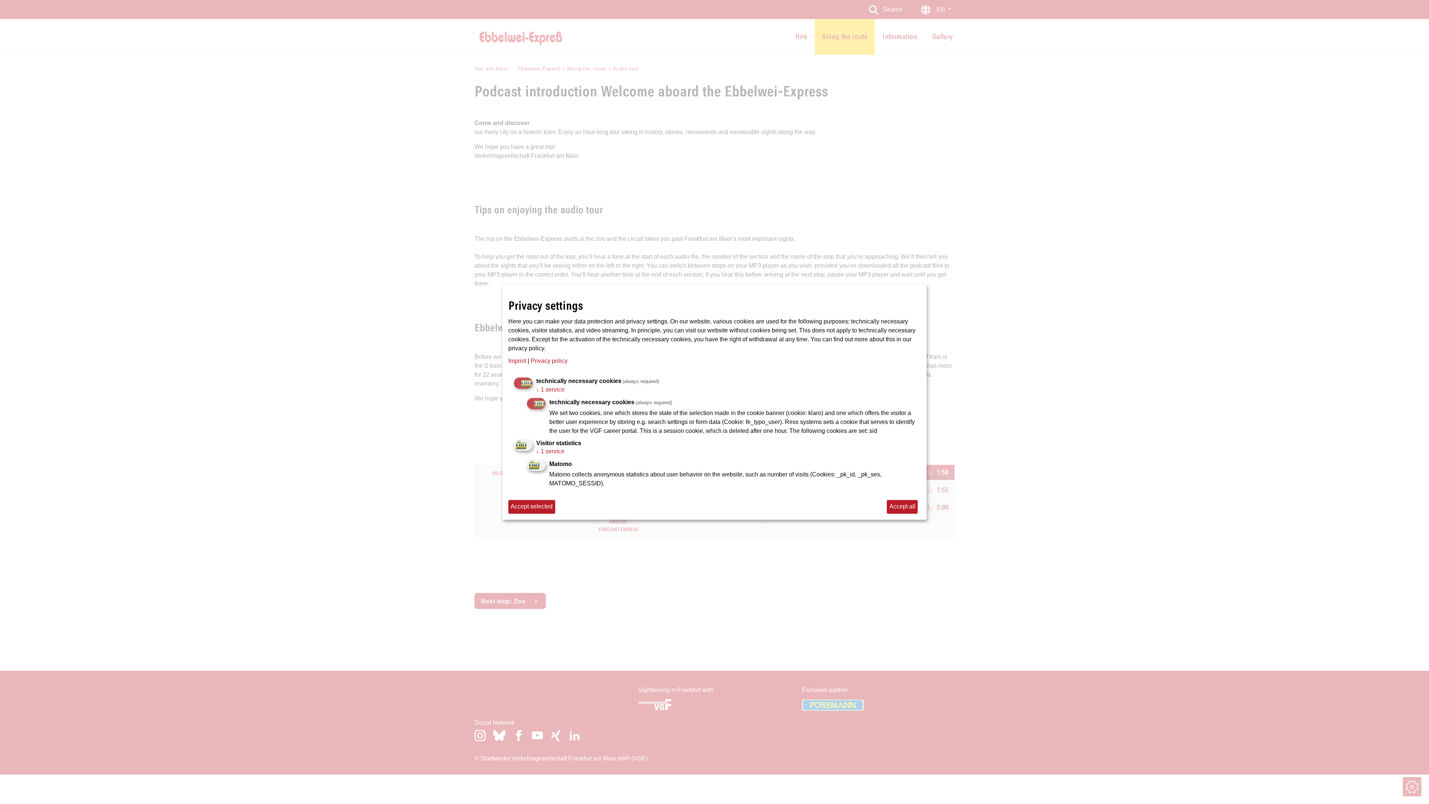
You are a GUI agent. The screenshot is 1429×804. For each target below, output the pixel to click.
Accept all (902, 506)
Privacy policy (549, 361)
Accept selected (532, 506)
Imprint (517, 361)
